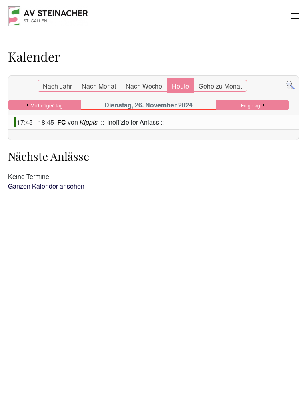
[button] (295, 16)
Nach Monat (99, 86)
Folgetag (250, 105)
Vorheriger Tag (47, 105)
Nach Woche (144, 86)
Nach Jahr (57, 86)
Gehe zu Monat (220, 86)
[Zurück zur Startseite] (48, 16)
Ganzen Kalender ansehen (46, 186)
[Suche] (290, 84)
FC (62, 122)
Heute (180, 86)
